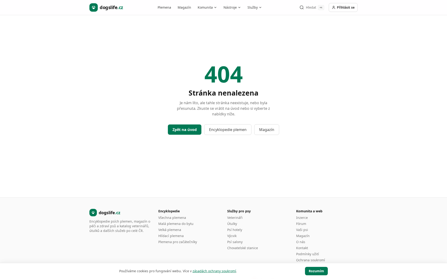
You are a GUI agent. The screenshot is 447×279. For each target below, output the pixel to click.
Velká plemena (169, 229)
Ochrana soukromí (310, 260)
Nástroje (230, 7)
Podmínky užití (307, 254)
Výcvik (232, 236)
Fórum (301, 223)
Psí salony (235, 242)
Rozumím (316, 271)
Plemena (164, 7)
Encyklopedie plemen (228, 129)
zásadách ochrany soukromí (214, 271)
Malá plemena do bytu (175, 223)
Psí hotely (234, 229)
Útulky (232, 223)
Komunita (205, 7)
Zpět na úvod (185, 129)
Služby (252, 7)
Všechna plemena (172, 217)
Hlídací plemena (171, 236)
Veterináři (235, 217)
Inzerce (302, 217)
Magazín (184, 7)
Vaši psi (302, 229)
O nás (300, 242)
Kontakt (302, 248)
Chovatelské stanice (242, 248)
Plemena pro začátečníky (177, 242)
